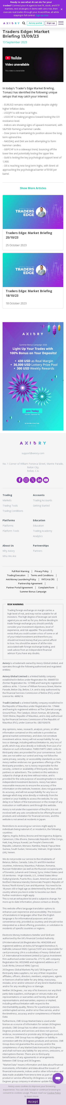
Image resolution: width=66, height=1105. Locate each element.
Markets (7, 500)
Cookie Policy (54, 1092)
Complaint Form (46, 587)
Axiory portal (35, 23)
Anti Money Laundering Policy (21, 579)
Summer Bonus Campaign (33, 591)
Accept (33, 1101)
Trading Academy (42, 530)
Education (38, 525)
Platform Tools (11, 530)
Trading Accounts (42, 500)
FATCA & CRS (48, 579)
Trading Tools (10, 505)
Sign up (51, 23)
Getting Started (41, 505)
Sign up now (42, 15)
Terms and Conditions (42, 575)
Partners (37, 550)
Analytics (38, 536)
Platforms (8, 525)
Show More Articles (33, 188)
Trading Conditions (13, 510)
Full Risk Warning (20, 571)
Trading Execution (16, 575)
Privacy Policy (42, 571)
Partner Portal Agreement (19, 587)
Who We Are (9, 556)
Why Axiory (9, 550)
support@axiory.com (33, 453)
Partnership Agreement (30, 583)
